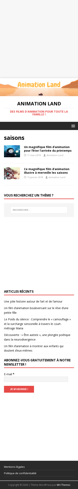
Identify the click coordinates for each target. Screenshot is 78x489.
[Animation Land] (39, 94)
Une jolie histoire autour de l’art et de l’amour (33, 301)
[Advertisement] (39, 39)
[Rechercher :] (39, 210)
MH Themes (63, 485)
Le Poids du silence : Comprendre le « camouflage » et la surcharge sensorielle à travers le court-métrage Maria (37, 323)
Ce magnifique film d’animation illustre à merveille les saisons (46, 170)
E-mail (9, 374)
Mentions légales (14, 467)
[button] (72, 126)
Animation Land (55, 155)
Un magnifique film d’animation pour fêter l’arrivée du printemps (48, 148)
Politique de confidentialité (20, 473)
